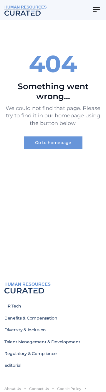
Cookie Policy (69, 388)
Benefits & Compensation (30, 318)
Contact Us (39, 388)
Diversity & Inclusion (25, 329)
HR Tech (12, 306)
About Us (12, 388)
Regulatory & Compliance (30, 353)
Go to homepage (53, 142)
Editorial (12, 365)
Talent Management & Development (42, 341)
